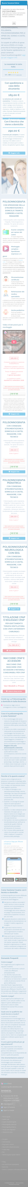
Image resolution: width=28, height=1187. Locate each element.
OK (14, 23)
